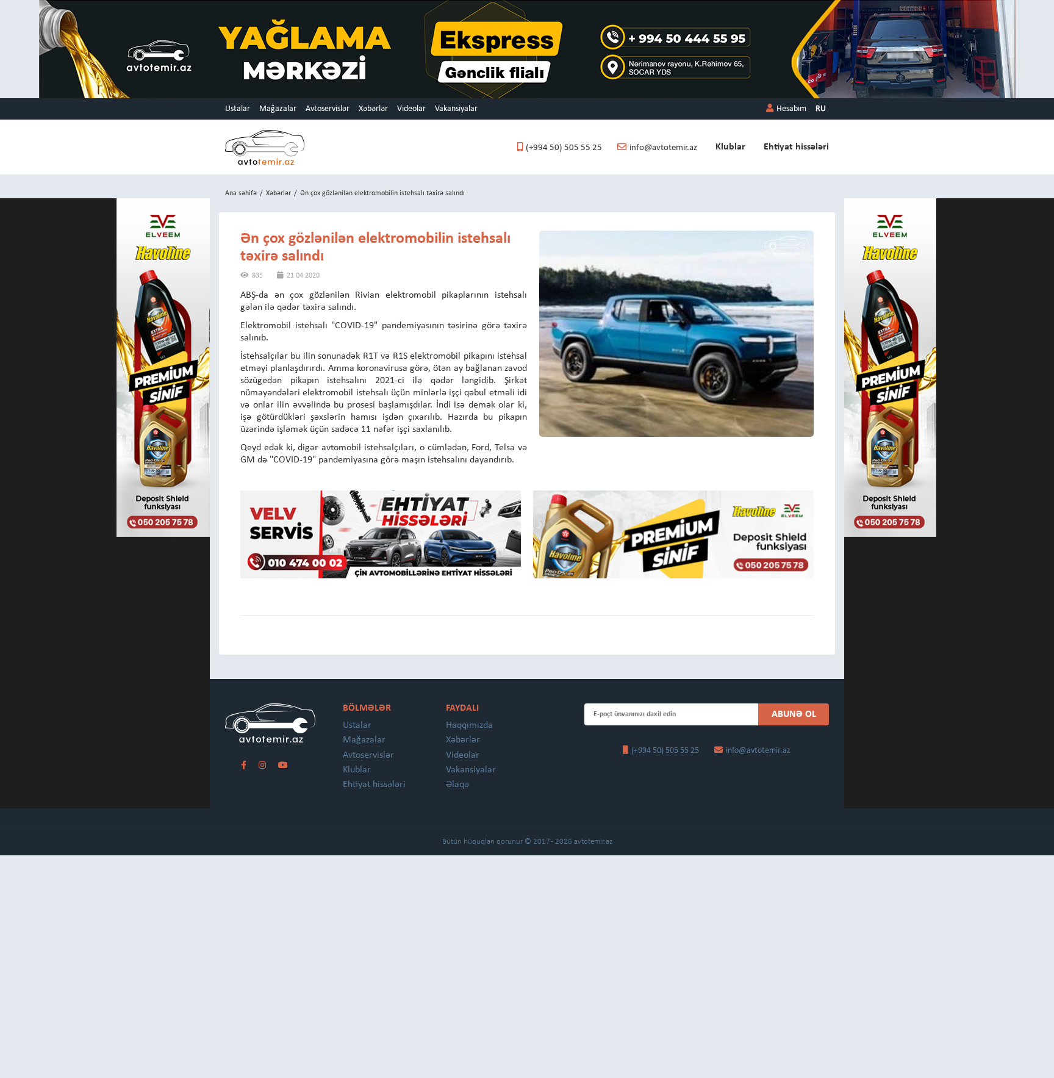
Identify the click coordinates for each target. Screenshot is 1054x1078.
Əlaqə (457, 784)
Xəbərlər (373, 108)
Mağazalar (277, 108)
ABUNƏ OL (794, 714)
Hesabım (791, 108)
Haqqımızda (469, 725)
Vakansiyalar (456, 108)
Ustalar (237, 108)
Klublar (730, 147)
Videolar (411, 108)
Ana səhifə (241, 193)
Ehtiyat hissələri (796, 147)
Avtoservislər (328, 108)
